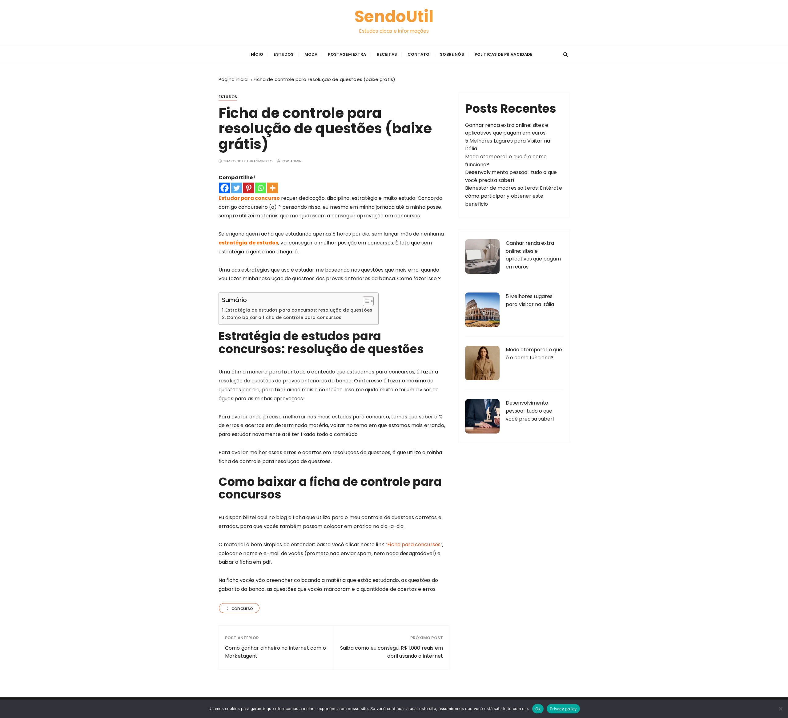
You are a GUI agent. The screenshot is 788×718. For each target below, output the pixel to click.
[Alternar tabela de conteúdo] (365, 301)
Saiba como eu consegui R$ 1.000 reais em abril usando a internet (391, 652)
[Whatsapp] (260, 188)
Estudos (284, 54)
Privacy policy (563, 708)
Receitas (387, 54)
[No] (780, 709)
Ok (538, 708)
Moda (311, 54)
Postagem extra (347, 54)
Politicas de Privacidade (504, 54)
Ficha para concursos (413, 544)
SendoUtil (394, 16)
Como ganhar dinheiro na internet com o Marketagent (275, 652)
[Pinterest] (248, 188)
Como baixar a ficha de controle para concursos (284, 317)
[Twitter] (236, 188)
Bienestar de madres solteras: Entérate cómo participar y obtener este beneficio (513, 195)
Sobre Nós (452, 54)
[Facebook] (224, 188)
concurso (242, 608)
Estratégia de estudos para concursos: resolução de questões (298, 310)
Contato (418, 54)
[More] (272, 188)
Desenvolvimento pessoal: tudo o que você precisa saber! (530, 410)
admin (296, 161)
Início (256, 54)
